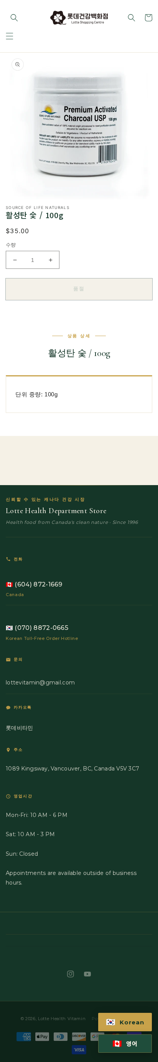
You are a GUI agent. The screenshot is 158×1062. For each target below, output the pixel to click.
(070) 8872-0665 (37, 627)
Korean (125, 1022)
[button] (9, 36)
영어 (125, 1043)
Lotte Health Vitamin (62, 1018)
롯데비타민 (19, 727)
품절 (79, 288)
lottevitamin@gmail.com (40, 682)
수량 (11, 245)
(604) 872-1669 (34, 584)
